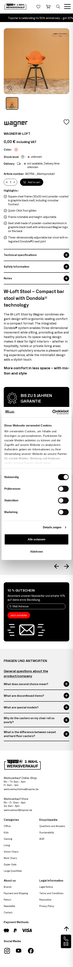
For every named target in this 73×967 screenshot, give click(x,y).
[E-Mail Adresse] (36, 606)
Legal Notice (46, 887)
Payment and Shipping (16, 893)
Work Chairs (10, 858)
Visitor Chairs (11, 851)
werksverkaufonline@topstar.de (21, 789)
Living (7, 845)
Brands (8, 887)
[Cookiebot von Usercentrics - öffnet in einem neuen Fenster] (52, 412)
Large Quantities (13, 871)
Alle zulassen (36, 539)
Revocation (45, 899)
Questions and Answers (52, 826)
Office (7, 826)
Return (7, 899)
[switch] (63, 489)
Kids (6, 832)
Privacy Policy (46, 906)
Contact (8, 912)
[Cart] (48, 7)
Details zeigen (52, 527)
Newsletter (9, 906)
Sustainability (46, 832)
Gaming (8, 839)
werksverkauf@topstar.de (18, 810)
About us (10, 880)
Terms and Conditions (51, 893)
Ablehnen (36, 551)
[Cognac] (16, 149)
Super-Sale (10, 864)
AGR (41, 839)
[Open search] (58, 7)
